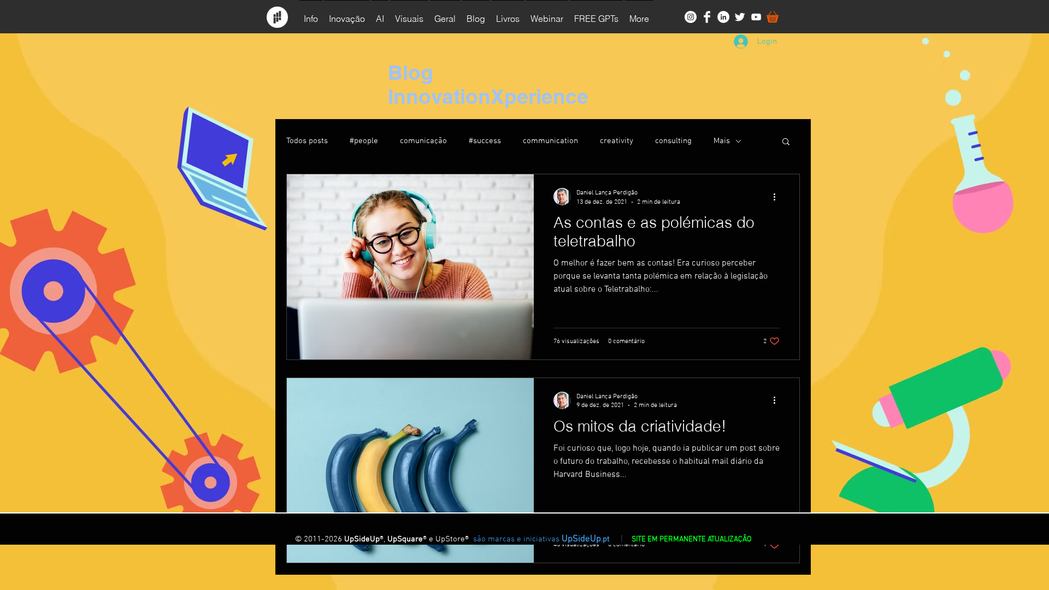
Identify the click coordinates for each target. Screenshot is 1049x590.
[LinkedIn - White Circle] (723, 17)
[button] (409, 14)
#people (364, 141)
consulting (673, 141)
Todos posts (307, 141)
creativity (616, 141)
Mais (722, 141)
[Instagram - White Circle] (691, 17)
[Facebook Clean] (707, 17)
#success (485, 141)
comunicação (423, 141)
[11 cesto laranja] (773, 17)
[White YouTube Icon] (756, 17)
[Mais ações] (778, 196)
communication (550, 141)
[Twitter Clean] (740, 17)
